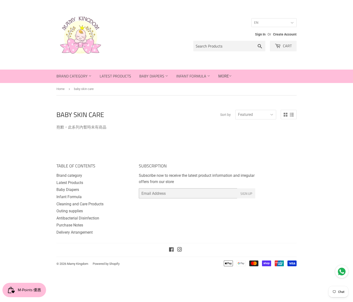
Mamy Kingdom (77, 264)
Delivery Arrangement (74, 232)
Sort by (225, 115)
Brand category (72, 76)
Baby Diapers (152, 76)
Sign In (260, 34)
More (223, 76)
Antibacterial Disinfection (77, 218)
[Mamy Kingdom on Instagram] (179, 250)
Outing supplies (69, 211)
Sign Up (246, 193)
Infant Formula (191, 76)
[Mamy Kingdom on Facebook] (171, 250)
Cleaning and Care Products (79, 204)
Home (60, 89)
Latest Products (115, 76)
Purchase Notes (69, 225)
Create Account (285, 34)
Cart (287, 46)
